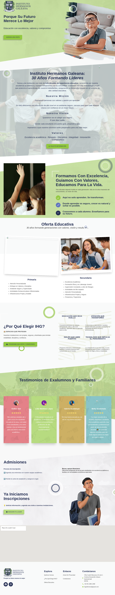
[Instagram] (11, 584)
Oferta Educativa (49, 582)
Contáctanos (67, 578)
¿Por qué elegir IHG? (50, 578)
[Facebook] (6, 584)
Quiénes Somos (49, 575)
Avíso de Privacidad (69, 575)
